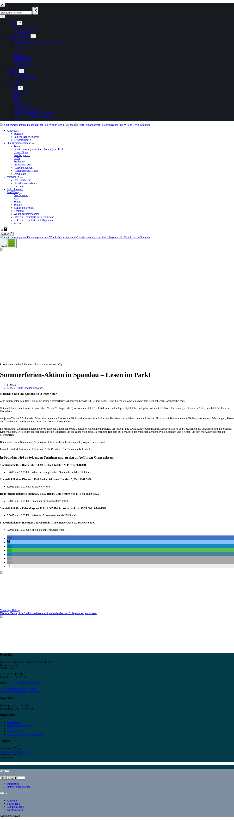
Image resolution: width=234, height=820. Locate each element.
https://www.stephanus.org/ (14, 751)
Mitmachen (13, 176)
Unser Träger (21, 152)
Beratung (19, 210)
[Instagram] (5, 230)
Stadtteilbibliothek (33, 387)
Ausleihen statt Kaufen (26, 170)
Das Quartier (21, 195)
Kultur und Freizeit (24, 207)
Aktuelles (12, 130)
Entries (13, 803)
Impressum (13, 722)
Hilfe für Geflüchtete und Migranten (33, 220)
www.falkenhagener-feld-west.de (18, 688)
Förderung (19, 161)
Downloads (20, 173)
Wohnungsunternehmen (26, 213)
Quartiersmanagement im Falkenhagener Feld (38, 149)
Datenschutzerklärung (18, 725)
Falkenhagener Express (26, 136)
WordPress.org (15, 809)
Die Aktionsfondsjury (25, 183)
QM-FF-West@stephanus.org (24, 682)
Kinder (10, 387)
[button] (9, 538)
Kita (16, 198)
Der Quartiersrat (22, 179)
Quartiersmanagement (18, 142)
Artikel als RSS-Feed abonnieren (24, 734)
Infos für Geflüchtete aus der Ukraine (34, 216)
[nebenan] (2, 230)
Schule (17, 201)
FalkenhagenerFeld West (15, 191)
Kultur (19, 387)
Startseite (18, 133)
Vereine (18, 223)
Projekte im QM (22, 164)
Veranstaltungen (22, 139)
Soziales (18, 204)
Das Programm (22, 155)
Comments (15, 806)
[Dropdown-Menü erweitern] (20, 131)
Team (17, 146)
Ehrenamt (19, 186)
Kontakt (11, 728)
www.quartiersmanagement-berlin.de (20, 691)
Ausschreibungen (23, 167)
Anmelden (12, 800)
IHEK (17, 158)
